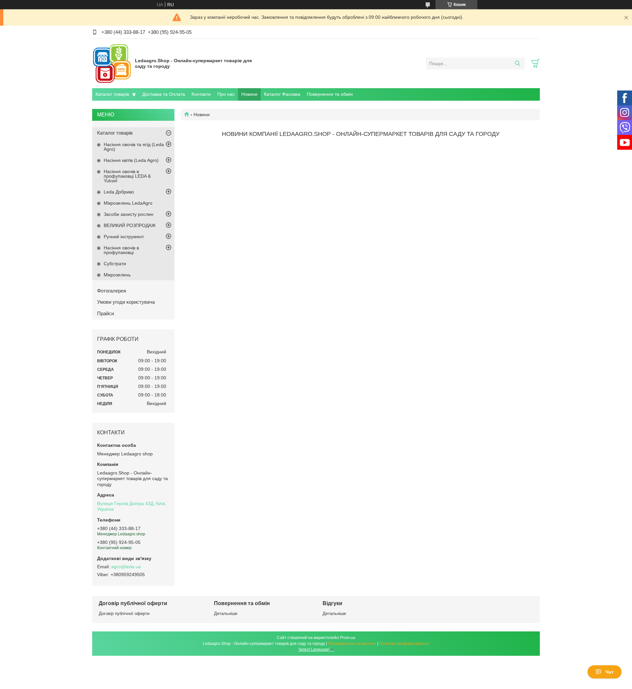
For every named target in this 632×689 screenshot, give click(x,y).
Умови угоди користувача (126, 302)
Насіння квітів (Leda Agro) (131, 160)
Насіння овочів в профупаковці (121, 250)
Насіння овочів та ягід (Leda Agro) (134, 147)
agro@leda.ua (126, 566)
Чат (609, 672)
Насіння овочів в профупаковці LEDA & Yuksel (127, 176)
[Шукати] (517, 63)
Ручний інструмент (124, 236)
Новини (249, 94)
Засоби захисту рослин (128, 214)
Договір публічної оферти (124, 613)
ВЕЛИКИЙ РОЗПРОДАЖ (130, 225)
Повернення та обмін (330, 94)
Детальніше (225, 613)
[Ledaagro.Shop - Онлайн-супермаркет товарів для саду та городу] (112, 63)
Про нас (226, 94)
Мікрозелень (117, 274)
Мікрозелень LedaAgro (128, 203)
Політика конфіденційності (404, 643)
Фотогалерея (111, 290)
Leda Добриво (119, 191)
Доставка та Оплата (163, 94)
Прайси (105, 313)
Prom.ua (347, 637)
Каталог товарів (112, 94)
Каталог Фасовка (282, 94)
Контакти (201, 94)
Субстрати (115, 263)
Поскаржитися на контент (352, 643)
